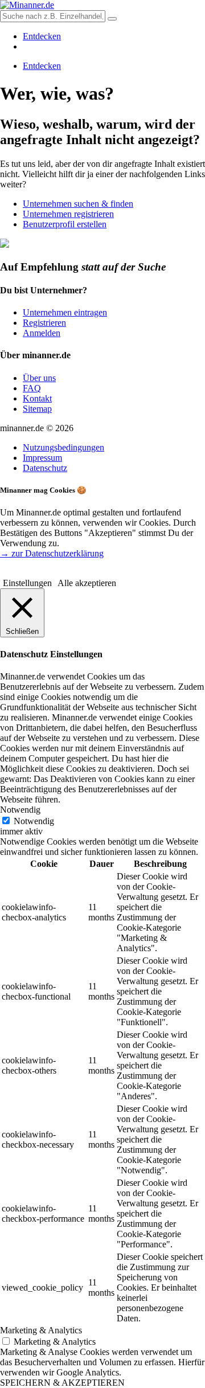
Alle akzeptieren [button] (87, 583)
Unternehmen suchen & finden (78, 203)
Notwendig (34, 821)
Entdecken (42, 36)
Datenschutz (45, 468)
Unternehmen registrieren (68, 214)
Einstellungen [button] (27, 583)
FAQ (32, 388)
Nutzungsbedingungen (63, 447)
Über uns (39, 378)
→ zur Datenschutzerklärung (52, 553)
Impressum (42, 457)
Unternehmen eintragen (65, 312)
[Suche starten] (112, 19)
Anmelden (41, 333)
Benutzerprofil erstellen (64, 224)
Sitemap (37, 408)
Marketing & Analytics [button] (41, 1330)
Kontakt (37, 398)
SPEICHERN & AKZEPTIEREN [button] (62, 1382)
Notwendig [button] (20, 809)
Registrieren (44, 322)
